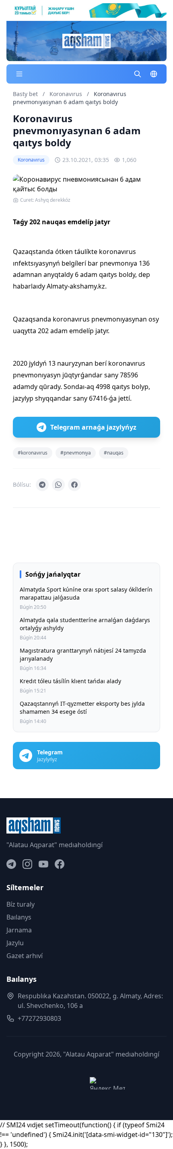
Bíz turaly (20, 904)
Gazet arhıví (24, 955)
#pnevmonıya (75, 452)
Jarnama (19, 930)
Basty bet (25, 94)
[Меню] (19, 74)
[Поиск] (137, 74)
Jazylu (15, 942)
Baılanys (18, 917)
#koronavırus (32, 452)
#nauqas (114, 452)
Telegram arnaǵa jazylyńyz (93, 427)
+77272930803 (39, 1018)
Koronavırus (66, 94)
